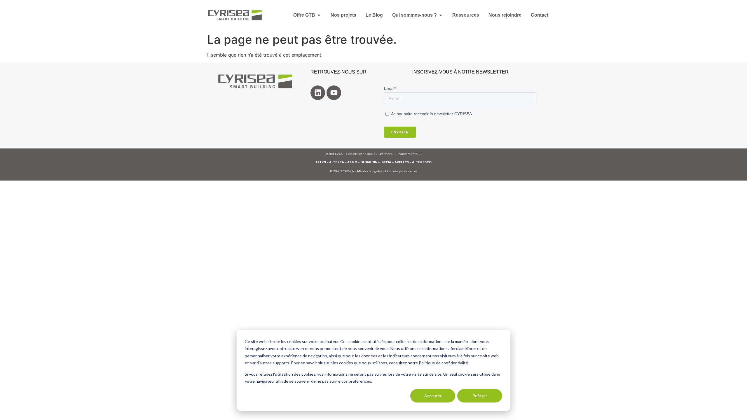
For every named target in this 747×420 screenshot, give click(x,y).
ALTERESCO (422, 162)
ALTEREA (336, 162)
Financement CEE (409, 154)
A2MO (352, 162)
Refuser (479, 395)
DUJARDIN (368, 162)
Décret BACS (333, 154)
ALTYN (320, 162)
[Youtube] (334, 92)
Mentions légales (369, 171)
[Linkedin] (317, 92)
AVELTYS (402, 162)
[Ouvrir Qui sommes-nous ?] (440, 15)
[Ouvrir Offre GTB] (319, 15)
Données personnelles (401, 171)
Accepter (432, 395)
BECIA (386, 162)
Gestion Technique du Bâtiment (369, 154)
